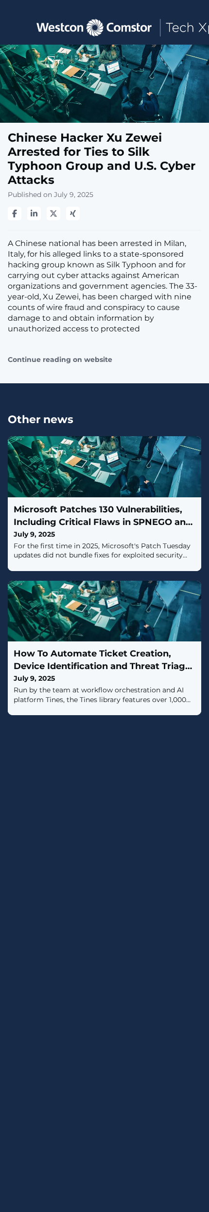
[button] (16, 26)
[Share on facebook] (14, 213)
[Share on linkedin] (34, 213)
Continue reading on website (60, 360)
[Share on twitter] (53, 213)
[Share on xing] (73, 213)
